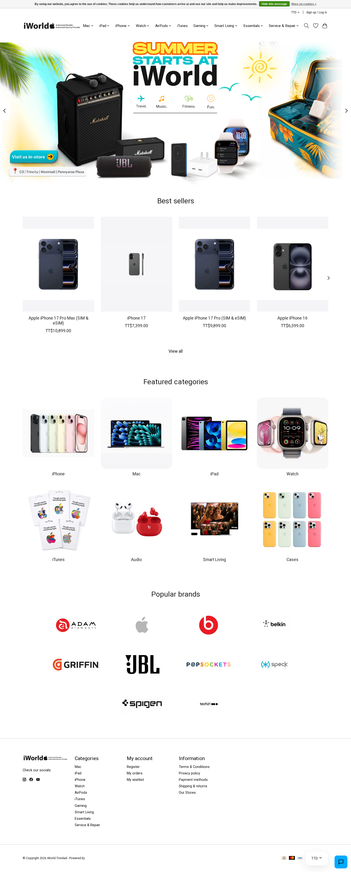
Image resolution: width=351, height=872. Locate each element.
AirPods (81, 792)
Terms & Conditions (194, 767)
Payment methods (193, 779)
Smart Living (214, 559)
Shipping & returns (193, 786)
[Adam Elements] (76, 625)
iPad (214, 474)
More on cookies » (304, 4)
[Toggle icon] (306, 25)
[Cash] (284, 858)
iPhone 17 (136, 317)
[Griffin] (76, 665)
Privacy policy (189, 773)
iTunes (182, 26)
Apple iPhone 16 (292, 317)
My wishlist (135, 779)
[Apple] (142, 625)
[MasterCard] (292, 858)
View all (176, 351)
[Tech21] (209, 704)
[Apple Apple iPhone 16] (292, 264)
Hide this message (274, 4)
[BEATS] (209, 625)
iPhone (58, 474)
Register (133, 767)
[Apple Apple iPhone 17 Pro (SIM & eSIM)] (214, 264)
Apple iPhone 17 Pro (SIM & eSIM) (214, 317)
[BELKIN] (275, 625)
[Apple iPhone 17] (136, 264)
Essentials (83, 818)
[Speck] (275, 665)
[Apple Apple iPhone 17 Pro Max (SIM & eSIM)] (58, 264)
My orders (135, 773)
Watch (292, 474)
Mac (137, 474)
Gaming (81, 806)
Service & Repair (87, 825)
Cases (292, 559)
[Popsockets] (209, 665)
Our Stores (187, 792)
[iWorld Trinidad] (52, 25)
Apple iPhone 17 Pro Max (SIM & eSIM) (58, 320)
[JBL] (142, 665)
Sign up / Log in (316, 12)
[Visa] (300, 858)
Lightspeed (92, 858)
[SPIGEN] (142, 704)
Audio (136, 559)
